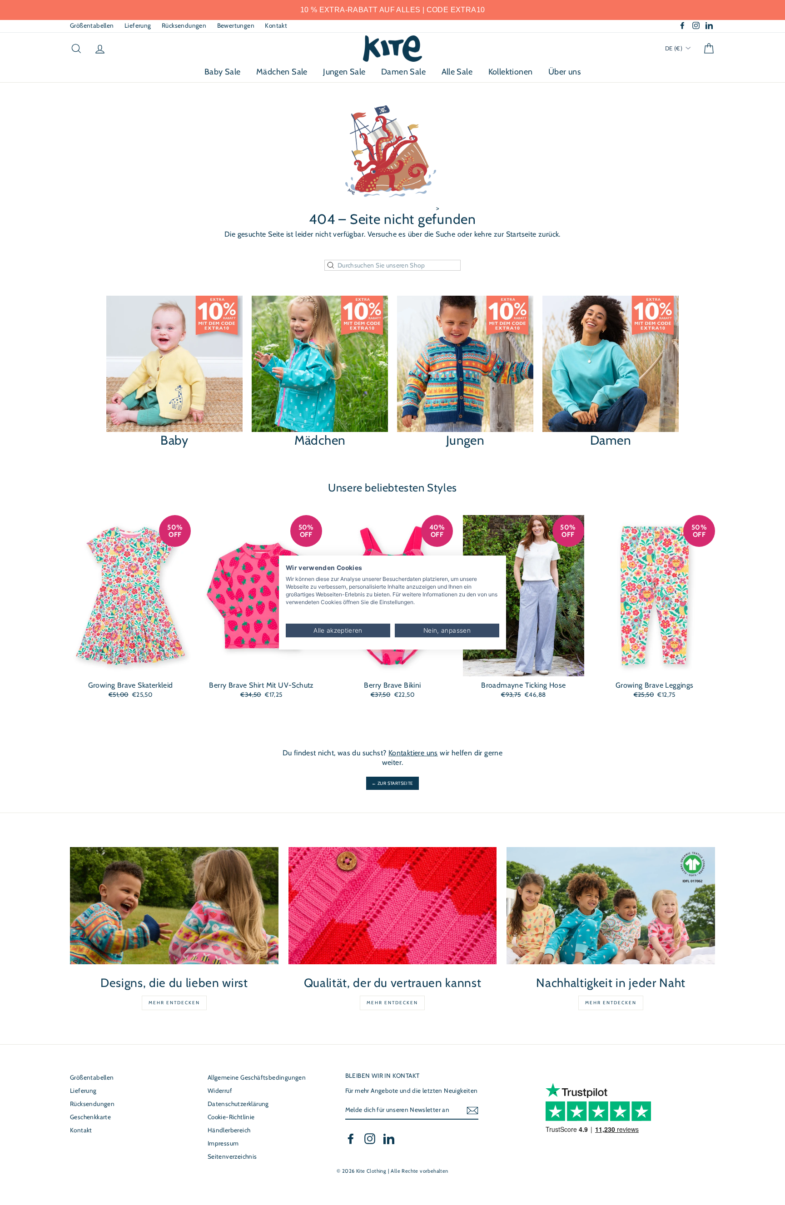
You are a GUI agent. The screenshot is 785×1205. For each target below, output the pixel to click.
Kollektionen (510, 72)
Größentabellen (92, 25)
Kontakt (276, 25)
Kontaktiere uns (413, 753)
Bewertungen (235, 25)
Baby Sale (222, 72)
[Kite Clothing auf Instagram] (369, 1138)
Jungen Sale (344, 72)
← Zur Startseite (392, 783)
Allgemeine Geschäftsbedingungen (257, 1077)
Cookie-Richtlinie (231, 1117)
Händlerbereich (229, 1130)
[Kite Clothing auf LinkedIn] (388, 1138)
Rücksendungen (184, 25)
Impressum (223, 1143)
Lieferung (137, 25)
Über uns (564, 72)
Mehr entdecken (174, 1003)
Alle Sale (457, 72)
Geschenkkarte (90, 1117)
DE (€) (674, 48)
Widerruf (220, 1090)
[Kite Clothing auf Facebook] (350, 1138)
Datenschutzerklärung (238, 1103)
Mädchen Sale (282, 72)
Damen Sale (403, 72)
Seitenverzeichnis (232, 1156)
